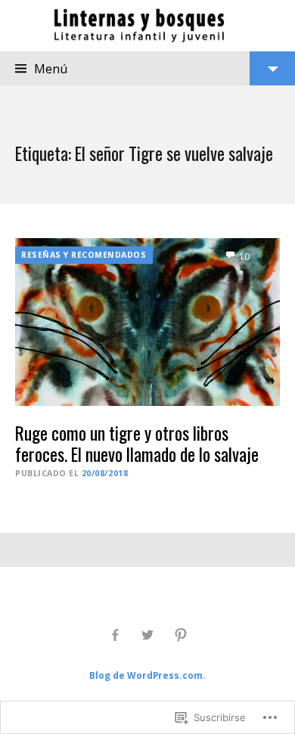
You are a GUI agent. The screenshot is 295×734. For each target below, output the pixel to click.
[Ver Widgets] (272, 68)
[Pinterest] (180, 635)
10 (244, 256)
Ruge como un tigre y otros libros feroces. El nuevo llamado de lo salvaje (137, 443)
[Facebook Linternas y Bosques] (114, 635)
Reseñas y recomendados (84, 254)
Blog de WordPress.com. (147, 675)
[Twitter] (147, 635)
